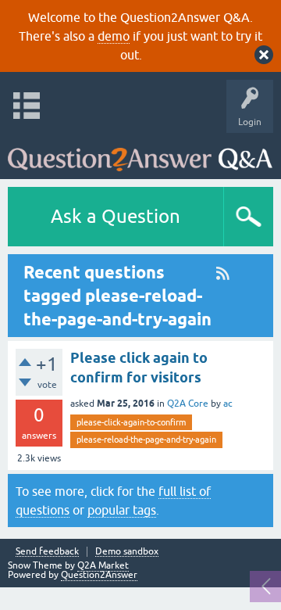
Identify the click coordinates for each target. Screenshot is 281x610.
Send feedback (47, 552)
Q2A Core (187, 403)
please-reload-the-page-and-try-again (146, 439)
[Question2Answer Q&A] (140, 152)
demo (114, 36)
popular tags (121, 510)
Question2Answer (99, 574)
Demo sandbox (126, 552)
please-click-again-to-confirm (131, 422)
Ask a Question (115, 216)
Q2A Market (103, 565)
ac (228, 403)
